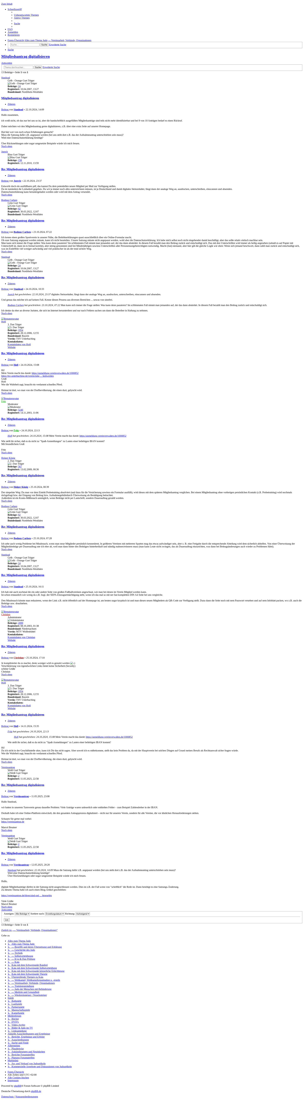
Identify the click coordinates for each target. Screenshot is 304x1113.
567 (20, 466)
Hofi (3, 321)
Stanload (5, 77)
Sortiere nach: (38, 913)
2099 (20, 623)
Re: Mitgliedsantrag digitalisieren (22, 169)
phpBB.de (36, 1091)
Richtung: (70, 913)
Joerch (4, 151)
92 (19, 208)
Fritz (3, 401)
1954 (20, 330)
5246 (20, 409)
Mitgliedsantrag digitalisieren (25, 56)
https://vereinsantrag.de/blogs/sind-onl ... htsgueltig (26, 895)
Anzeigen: (9, 913)
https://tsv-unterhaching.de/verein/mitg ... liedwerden (27, 376)
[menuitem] (26, 15)
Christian (5, 614)
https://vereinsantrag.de (12, 821)
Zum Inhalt (6, 4)
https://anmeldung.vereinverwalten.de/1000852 (55, 373)
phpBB (17, 1085)
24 (19, 86)
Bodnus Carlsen (9, 200)
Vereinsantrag (8, 767)
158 (20, 160)
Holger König (8, 458)
